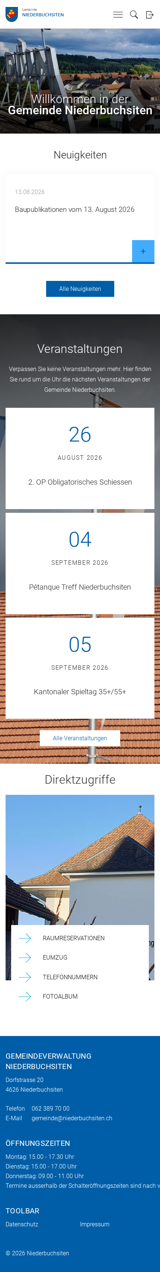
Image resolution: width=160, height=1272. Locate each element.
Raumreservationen (74, 938)
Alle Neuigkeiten (80, 288)
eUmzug (55, 957)
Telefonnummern (70, 977)
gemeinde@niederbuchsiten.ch (72, 1118)
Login (149, 15)
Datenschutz (22, 1224)
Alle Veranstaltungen (80, 738)
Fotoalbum (60, 996)
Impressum (94, 1224)
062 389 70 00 (51, 1108)
